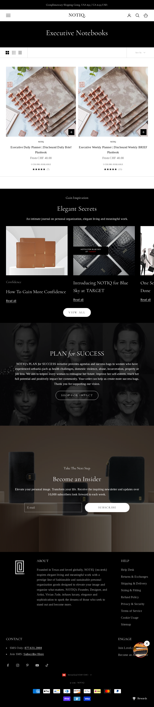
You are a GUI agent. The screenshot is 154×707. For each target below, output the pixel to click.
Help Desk (127, 569)
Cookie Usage (130, 617)
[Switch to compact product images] (20, 53)
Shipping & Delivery (134, 583)
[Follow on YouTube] (37, 665)
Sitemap (126, 624)
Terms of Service (131, 610)
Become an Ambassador (133, 654)
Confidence (13, 282)
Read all (11, 300)
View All (77, 312)
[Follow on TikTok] (47, 665)
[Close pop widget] (147, 643)
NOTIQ (41, 142)
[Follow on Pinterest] (27, 665)
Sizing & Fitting (131, 590)
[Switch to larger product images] (7, 53)
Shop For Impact (77, 395)
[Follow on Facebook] (8, 665)
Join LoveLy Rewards (132, 647)
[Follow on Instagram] (18, 665)
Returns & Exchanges (134, 576)
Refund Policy (130, 597)
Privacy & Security (133, 604)
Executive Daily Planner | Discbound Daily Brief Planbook (41, 150)
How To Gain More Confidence (36, 291)
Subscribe (107, 507)
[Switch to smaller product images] (13, 53)
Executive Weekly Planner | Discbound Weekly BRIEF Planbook (113, 150)
